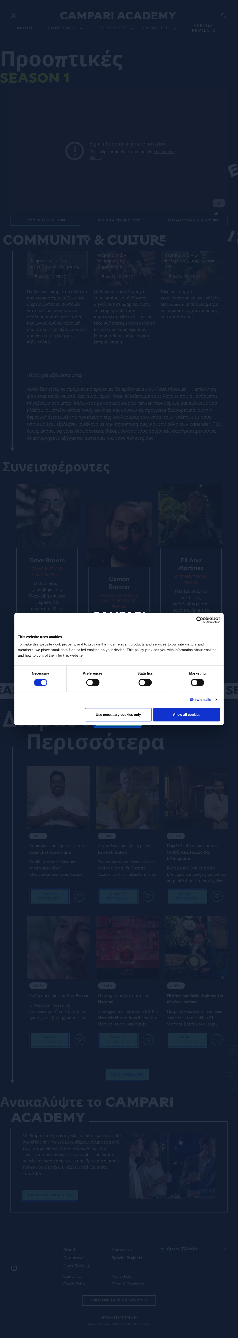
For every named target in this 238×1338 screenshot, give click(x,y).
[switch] (92, 682)
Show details (200, 700)
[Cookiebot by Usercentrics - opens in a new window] (199, 619)
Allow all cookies (186, 715)
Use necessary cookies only (118, 715)
